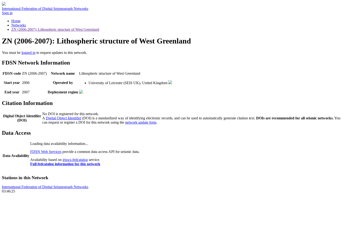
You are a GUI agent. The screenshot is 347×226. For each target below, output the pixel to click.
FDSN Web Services (45, 152)
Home (16, 21)
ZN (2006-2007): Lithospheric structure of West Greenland (55, 29)
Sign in (7, 13)
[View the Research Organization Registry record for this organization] (170, 83)
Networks (18, 25)
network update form (140, 122)
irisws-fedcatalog (75, 160)
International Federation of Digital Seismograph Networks (45, 187)
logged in (28, 53)
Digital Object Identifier (63, 118)
